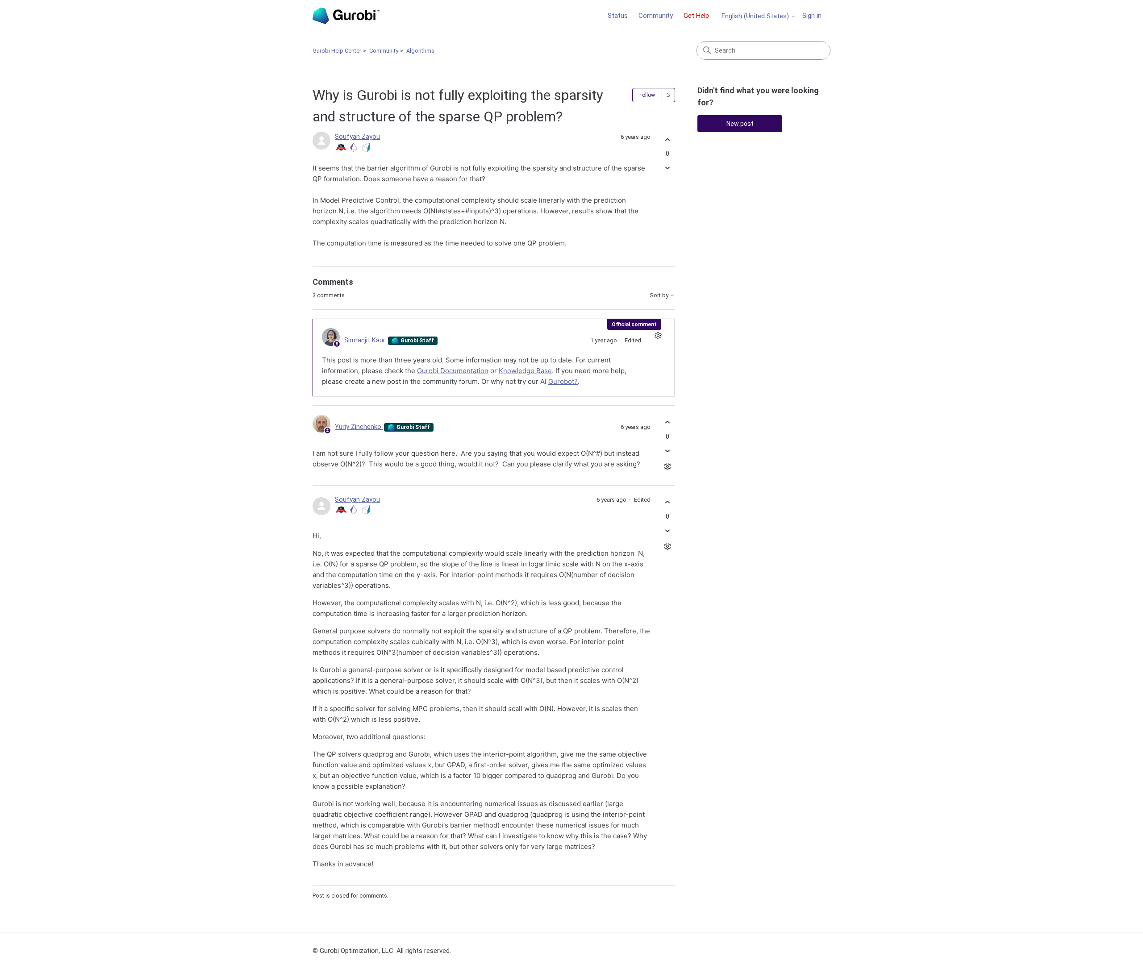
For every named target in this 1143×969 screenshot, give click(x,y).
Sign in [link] (812, 16)
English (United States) (756, 16)
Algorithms (420, 50)
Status (618, 16)
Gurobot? (563, 381)
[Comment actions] (658, 336)
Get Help (696, 16)
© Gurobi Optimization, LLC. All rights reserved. (382, 951)
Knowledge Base (525, 370)
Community (655, 16)
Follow (647, 95)
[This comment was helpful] (667, 422)
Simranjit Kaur (365, 340)
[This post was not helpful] (667, 168)
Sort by (660, 295)
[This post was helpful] (667, 139)
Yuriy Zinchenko (359, 427)
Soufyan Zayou (357, 137)
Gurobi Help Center (337, 50)
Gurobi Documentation (452, 370)
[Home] (346, 16)
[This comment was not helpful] (667, 450)
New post (740, 123)
